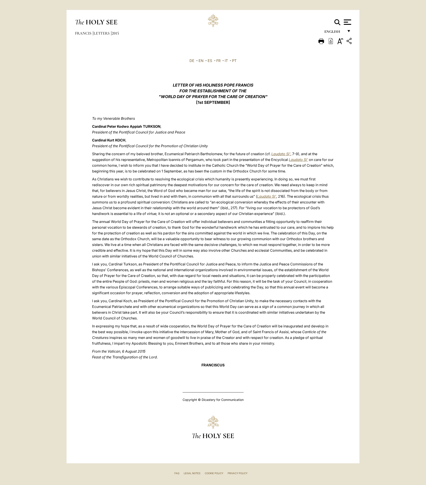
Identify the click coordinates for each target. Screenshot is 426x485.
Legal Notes (192, 473)
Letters (102, 33)
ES (210, 60)
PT (234, 60)
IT (226, 60)
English (334, 32)
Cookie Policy (214, 473)
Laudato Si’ (280, 154)
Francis (83, 33)
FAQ (176, 473)
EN (201, 60)
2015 (115, 33)
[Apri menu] (347, 22)
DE (191, 60)
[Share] (350, 42)
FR (218, 60)
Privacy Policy (237, 473)
